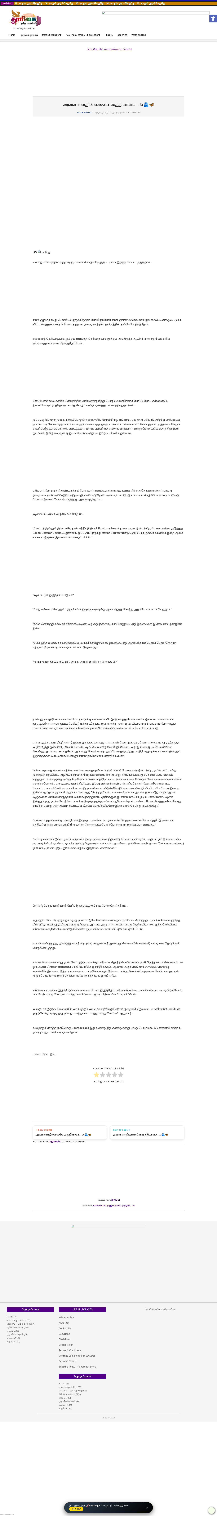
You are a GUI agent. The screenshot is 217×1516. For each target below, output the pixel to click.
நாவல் (122, 112)
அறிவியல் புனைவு (15, 1327)
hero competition (15, 1320)
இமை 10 (115, 1200)
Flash (9, 1316)
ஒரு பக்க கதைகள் (15, 1334)
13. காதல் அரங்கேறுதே (151, 3)
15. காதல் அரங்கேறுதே (89, 3)
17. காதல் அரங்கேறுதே (28, 3)
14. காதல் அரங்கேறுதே (120, 3)
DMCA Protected (108, 1418)
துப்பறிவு (115, 112)
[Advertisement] (108, 74)
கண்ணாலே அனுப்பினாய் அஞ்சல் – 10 (113, 1206)
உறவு (96, 112)
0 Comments (134, 112)
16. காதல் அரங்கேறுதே (59, 3)
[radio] (96, 1075)
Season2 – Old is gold (17, 1323)
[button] (213, 18)
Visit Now (76, 1509)
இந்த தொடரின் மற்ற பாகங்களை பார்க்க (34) (109, 49)
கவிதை (10, 1337)
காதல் (101, 112)
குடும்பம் (108, 112)
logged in (55, 1141)
